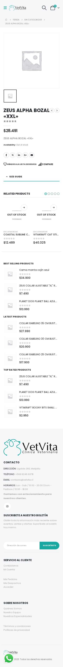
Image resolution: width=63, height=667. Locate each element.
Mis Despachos (12, 583)
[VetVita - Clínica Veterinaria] (18, 7)
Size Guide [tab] (15, 176)
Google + (25, 155)
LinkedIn (19, 155)
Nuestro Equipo (12, 612)
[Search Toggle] (44, 8)
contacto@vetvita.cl (22, 479)
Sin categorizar (11, 232)
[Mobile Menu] (6, 8)
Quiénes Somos (13, 608)
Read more (24, 207)
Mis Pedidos (10, 579)
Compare (47, 164)
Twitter (12, 155)
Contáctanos (11, 565)
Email (31, 155)
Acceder (8, 587)
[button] (45, 194)
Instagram (7, 506)
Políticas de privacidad (17, 630)
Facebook (6, 155)
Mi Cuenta (9, 569)
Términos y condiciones (17, 626)
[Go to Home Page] (6, 20)
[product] (10, 274)
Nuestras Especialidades (18, 616)
